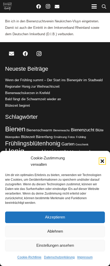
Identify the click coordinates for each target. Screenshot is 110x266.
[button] (102, 161)
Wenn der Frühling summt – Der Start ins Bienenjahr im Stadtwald (54, 80)
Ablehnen (55, 231)
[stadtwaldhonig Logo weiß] (7, 6)
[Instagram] (47, 6)
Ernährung (60, 137)
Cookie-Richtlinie (29, 257)
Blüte (99, 130)
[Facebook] (38, 6)
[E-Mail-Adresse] (57, 6)
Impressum (85, 257)
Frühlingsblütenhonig (32, 143)
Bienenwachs (61, 130)
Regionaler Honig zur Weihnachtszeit (32, 86)
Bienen (15, 129)
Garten (67, 144)
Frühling (81, 137)
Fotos (71, 137)
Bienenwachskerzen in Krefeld (27, 93)
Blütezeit (28, 137)
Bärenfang (44, 137)
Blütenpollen (12, 137)
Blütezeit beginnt (17, 105)
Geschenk (82, 144)
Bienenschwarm (39, 130)
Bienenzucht (82, 129)
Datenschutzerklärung (59, 257)
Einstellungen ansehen (55, 245)
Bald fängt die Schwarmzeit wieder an (33, 99)
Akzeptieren (55, 217)
